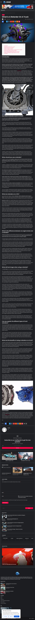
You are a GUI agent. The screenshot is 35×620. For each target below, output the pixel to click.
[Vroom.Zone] (7, 2)
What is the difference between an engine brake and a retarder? (13, 49)
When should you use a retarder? (9, 47)
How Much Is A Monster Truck (17, 473)
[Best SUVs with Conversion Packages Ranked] (4, 527)
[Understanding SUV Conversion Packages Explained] (4, 523)
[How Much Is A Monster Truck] (17, 470)
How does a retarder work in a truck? (10, 46)
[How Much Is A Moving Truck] (6, 469)
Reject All (11, 616)
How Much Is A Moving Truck (6, 473)
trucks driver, (19, 70)
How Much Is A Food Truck (10, 587)
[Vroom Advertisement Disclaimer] (17, 6)
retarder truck (7, 414)
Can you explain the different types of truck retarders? (12, 51)
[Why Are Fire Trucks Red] (3, 592)
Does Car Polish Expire (6, 564)
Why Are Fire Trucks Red (9, 591)
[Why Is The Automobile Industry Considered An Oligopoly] (4, 516)
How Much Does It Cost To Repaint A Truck (28, 473)
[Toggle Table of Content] (23, 44)
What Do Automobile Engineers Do (12, 518)
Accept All (16, 616)
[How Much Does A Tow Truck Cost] (3, 584)
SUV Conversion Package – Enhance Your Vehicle (14, 529)
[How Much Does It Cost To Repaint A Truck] (28, 469)
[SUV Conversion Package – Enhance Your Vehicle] (4, 530)
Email (3, 496)
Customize (5, 616)
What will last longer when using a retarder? (11, 50)
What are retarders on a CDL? (9, 48)
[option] (17, 556)
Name (3, 492)
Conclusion (6, 53)
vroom (4, 19)
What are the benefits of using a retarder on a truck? (12, 52)
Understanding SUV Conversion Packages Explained (15, 522)
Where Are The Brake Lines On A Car (10, 10)
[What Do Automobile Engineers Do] (4, 520)
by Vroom (8, 618)
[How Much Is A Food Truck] (3, 588)
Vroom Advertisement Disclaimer (5, 600)
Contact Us (2, 599)
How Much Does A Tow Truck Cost (11, 583)
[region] (11, 613)
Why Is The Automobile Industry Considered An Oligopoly (16, 515)
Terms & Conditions (3, 603)
